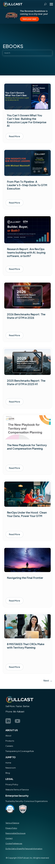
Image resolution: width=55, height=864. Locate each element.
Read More (14, 136)
